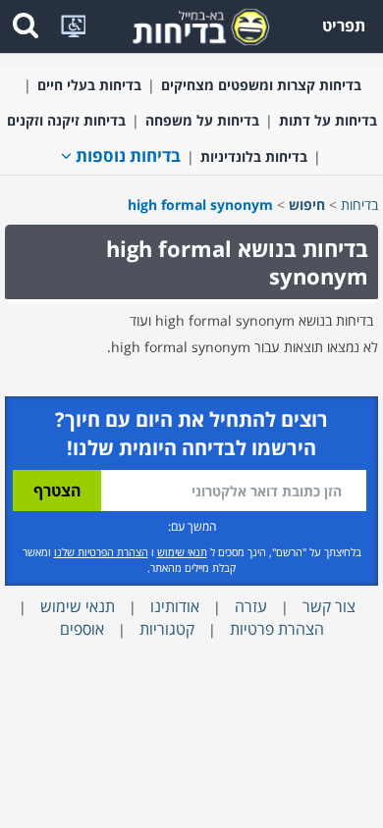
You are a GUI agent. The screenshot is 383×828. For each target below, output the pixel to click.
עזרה (251, 606)
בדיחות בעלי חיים (89, 85)
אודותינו (174, 606)
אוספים (82, 629)
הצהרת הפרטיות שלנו (101, 551)
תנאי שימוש (182, 551)
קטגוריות (166, 629)
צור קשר (329, 606)
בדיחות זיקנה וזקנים (66, 120)
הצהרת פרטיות (277, 629)
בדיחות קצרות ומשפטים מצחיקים (261, 85)
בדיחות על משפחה (202, 120)
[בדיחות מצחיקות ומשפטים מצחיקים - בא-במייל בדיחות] (194, 25)
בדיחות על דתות (328, 120)
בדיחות (359, 204)
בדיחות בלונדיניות (253, 156)
